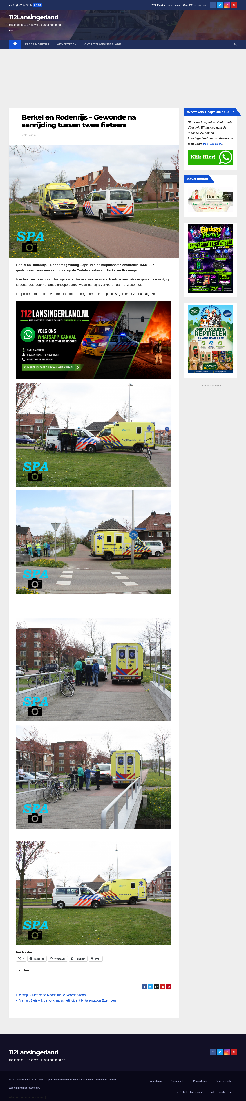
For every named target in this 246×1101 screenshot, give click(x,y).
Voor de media (223, 1081)
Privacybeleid (200, 1081)
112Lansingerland (33, 17)
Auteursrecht (177, 1081)
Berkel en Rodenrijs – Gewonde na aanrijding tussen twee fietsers (79, 121)
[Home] (15, 44)
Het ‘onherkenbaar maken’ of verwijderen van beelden (203, 1092)
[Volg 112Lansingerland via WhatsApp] (93, 340)
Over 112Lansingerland (195, 5)
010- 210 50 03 (212, 143)
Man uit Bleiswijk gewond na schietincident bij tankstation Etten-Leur (67, 1000)
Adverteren (174, 5)
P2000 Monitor (157, 5)
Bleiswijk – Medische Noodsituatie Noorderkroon (51, 995)
